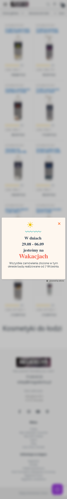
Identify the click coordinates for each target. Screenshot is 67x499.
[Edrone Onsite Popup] (33, 249)
